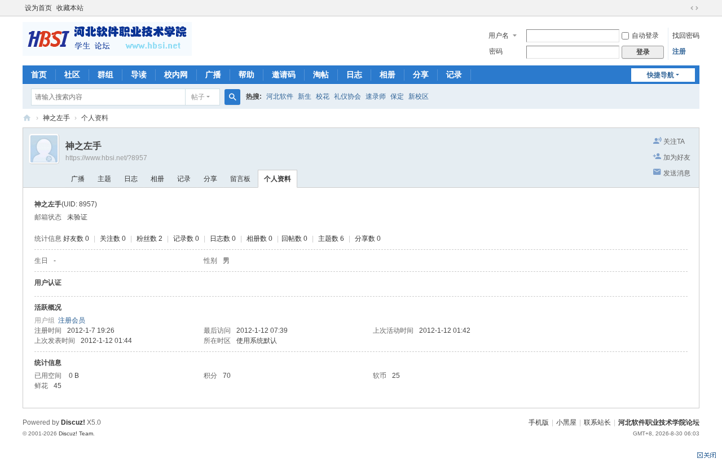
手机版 (539, 422)
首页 (39, 74)
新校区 (418, 96)
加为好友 (676, 157)
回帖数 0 (294, 239)
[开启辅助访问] (683, 8)
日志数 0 (223, 239)
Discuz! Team (76, 433)
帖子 (198, 97)
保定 (397, 96)
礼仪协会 (347, 96)
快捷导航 (660, 75)
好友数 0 (76, 239)
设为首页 (38, 8)
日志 (354, 74)
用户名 (498, 35)
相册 (387, 74)
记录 (454, 74)
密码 (496, 51)
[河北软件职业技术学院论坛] (107, 38)
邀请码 (284, 74)
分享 (421, 74)
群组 (105, 74)
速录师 (376, 96)
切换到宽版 (694, 8)
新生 (304, 96)
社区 (72, 74)
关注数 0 (113, 239)
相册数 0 (259, 239)
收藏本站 (69, 8)
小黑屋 (566, 422)
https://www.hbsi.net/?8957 (106, 158)
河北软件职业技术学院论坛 (27, 118)
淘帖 (321, 74)
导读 (139, 74)
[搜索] (232, 97)
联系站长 (597, 422)
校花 (322, 96)
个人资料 (277, 179)
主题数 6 (331, 239)
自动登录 (645, 35)
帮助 (246, 74)
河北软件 (279, 96)
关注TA (674, 142)
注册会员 (71, 320)
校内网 (176, 74)
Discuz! (73, 422)
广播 (213, 74)
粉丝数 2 (149, 239)
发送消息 (676, 173)
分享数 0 (368, 239)
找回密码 (685, 35)
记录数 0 (186, 239)
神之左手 (56, 118)
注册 (679, 51)
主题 (104, 179)
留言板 (240, 179)
